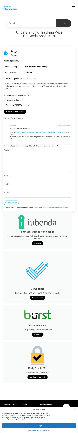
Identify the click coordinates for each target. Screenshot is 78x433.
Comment (8, 150)
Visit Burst (37, 334)
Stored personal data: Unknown (18, 95)
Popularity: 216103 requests (17, 105)
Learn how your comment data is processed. (51, 208)
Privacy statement (45, 430)
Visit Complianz (37, 298)
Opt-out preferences (33, 430)
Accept (39, 426)
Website (7, 192)
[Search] (63, 23)
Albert (12, 125)
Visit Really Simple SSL (37, 377)
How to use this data (14, 100)
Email (6, 184)
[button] (75, 409)
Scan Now (37, 243)
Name (6, 176)
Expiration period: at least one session (21, 78)
